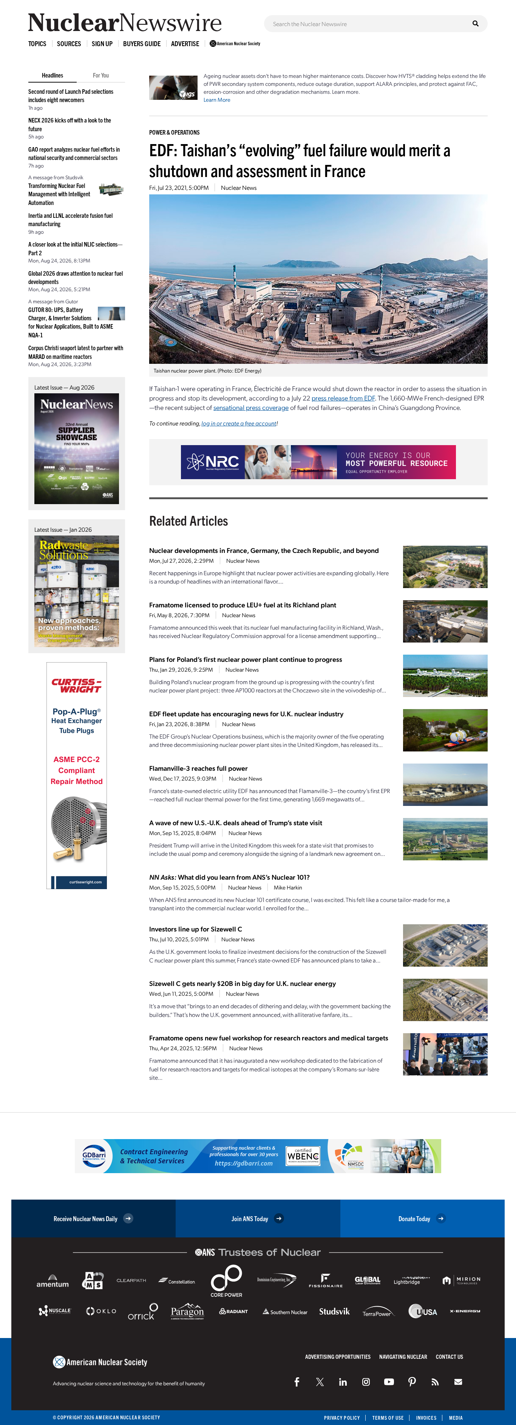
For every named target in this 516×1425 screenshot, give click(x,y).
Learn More (217, 99)
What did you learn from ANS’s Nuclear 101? (229, 876)
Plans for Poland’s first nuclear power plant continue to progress (245, 659)
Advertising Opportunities (338, 1356)
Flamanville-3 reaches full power (198, 768)
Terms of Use (388, 1417)
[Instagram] (366, 1382)
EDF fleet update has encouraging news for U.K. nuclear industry (246, 713)
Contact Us (449, 1356)
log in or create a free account (238, 423)
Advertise (185, 43)
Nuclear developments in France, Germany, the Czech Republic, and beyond (264, 550)
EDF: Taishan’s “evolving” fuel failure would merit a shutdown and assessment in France (300, 159)
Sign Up (102, 43)
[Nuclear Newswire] (435, 1382)
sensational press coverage (251, 407)
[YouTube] (389, 1382)
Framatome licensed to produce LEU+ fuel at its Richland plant (242, 604)
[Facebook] (297, 1382)
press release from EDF (343, 397)
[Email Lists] (458, 1382)
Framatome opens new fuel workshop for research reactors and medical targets (268, 1037)
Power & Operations (174, 132)
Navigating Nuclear (403, 1356)
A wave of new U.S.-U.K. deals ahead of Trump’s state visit (235, 822)
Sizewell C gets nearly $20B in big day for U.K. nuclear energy (242, 983)
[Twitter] (320, 1382)
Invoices (426, 1417)
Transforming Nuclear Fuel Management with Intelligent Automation (59, 194)
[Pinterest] (412, 1382)
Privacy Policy (342, 1417)
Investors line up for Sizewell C (195, 928)
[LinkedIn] (343, 1382)
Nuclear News (238, 187)
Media (456, 1417)
